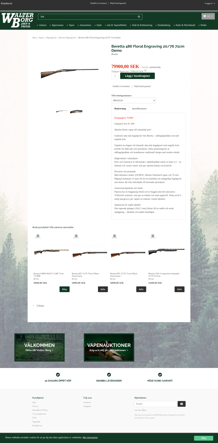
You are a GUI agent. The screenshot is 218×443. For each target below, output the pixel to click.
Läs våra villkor (140, 410)
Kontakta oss (6, 3)
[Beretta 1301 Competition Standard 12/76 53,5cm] (152, 236)
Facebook (87, 402)
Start (34, 402)
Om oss (35, 406)
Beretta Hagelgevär (67, 37)
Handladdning (164, 25)
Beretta (114, 54)
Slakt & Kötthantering (142, 25)
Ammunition (85, 25)
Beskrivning (120, 108)
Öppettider (36, 422)
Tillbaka (39, 306)
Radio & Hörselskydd (185, 25)
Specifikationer (139, 108)
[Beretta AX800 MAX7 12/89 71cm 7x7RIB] (37, 236)
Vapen (71, 25)
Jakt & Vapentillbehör (117, 25)
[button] (145, 70)
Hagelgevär (51, 37)
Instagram (87, 406)
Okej (203, 438)
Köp (64, 289)
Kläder (204, 25)
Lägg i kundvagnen (137, 75)
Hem (34, 37)
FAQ (34, 418)
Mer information (90, 437)
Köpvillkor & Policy (40, 410)
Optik (99, 25)
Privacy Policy (179, 415)
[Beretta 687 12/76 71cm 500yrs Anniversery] (114, 236)
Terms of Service (144, 418)
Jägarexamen (57, 25)
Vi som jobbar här (39, 414)
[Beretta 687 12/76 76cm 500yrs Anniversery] (76, 236)
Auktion (42, 25)
